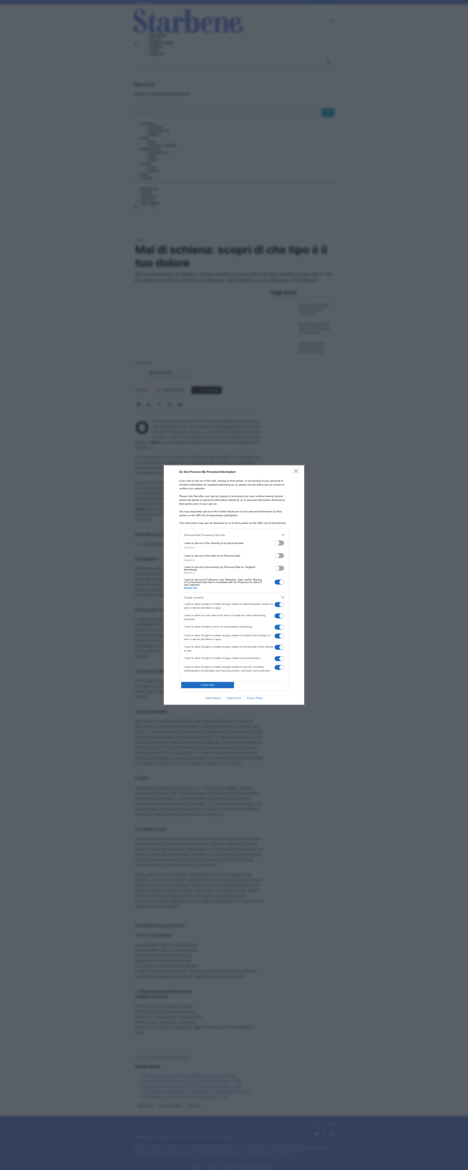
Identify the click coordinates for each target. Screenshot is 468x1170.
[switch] (279, 543)
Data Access (234, 698)
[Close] (297, 472)
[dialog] (234, 585)
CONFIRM (207, 685)
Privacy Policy (255, 698)
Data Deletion (213, 698)
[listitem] (234, 535)
